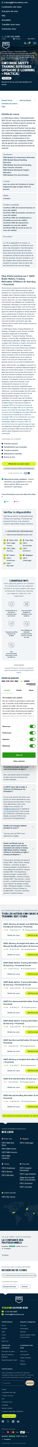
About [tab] (31, 690)
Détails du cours (13, 935)
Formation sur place (8, 1351)
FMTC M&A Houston (9, 1152)
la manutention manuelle (10, 415)
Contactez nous (9, 29)
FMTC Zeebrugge (26, 1143)
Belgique (23, 1364)
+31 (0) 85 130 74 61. (11, 811)
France (22, 1361)
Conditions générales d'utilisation (12, 1411)
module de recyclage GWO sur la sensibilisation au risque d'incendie (18, 417)
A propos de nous (10, 11)
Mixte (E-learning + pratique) (8, 1356)
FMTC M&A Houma (9, 1149)
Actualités (6, 20)
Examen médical (7, 1408)
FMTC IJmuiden (26, 1187)
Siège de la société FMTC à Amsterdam (27, 1178)
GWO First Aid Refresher (11, 345)
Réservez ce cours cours (19, 464)
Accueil (4, 52)
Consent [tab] (7, 690)
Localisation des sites (12, 7)
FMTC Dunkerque (8, 1168)
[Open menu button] (34, 43)
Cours (11, 52)
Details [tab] (19, 690)
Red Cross (5, 1341)
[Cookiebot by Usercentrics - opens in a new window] (27, 684)
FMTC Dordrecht (26, 1183)
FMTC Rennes (7, 1172)
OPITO (4, 1325)
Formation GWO (20, 52)
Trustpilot (5, 1255)
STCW (4, 1335)
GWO (3, 1332)
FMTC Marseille (8, 1175)
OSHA (3, 1338)
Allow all (19, 755)
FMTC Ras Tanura (8, 1197)
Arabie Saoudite (25, 1358)
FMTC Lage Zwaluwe (28, 1174)
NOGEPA (4, 1328)
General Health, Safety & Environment (27, 1336)
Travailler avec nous (11, 24)
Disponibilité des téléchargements (20, 531)
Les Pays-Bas (24, 1354)
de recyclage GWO (26, 412)
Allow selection (19, 761)
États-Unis (23, 1351)
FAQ (3, 16)
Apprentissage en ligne (9, 1360)
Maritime (23, 1332)
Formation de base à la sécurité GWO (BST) (17, 54)
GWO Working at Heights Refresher (21, 343)
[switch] (33, 733)
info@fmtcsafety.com (11, 809)
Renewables (24, 1328)
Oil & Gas (23, 1325)
